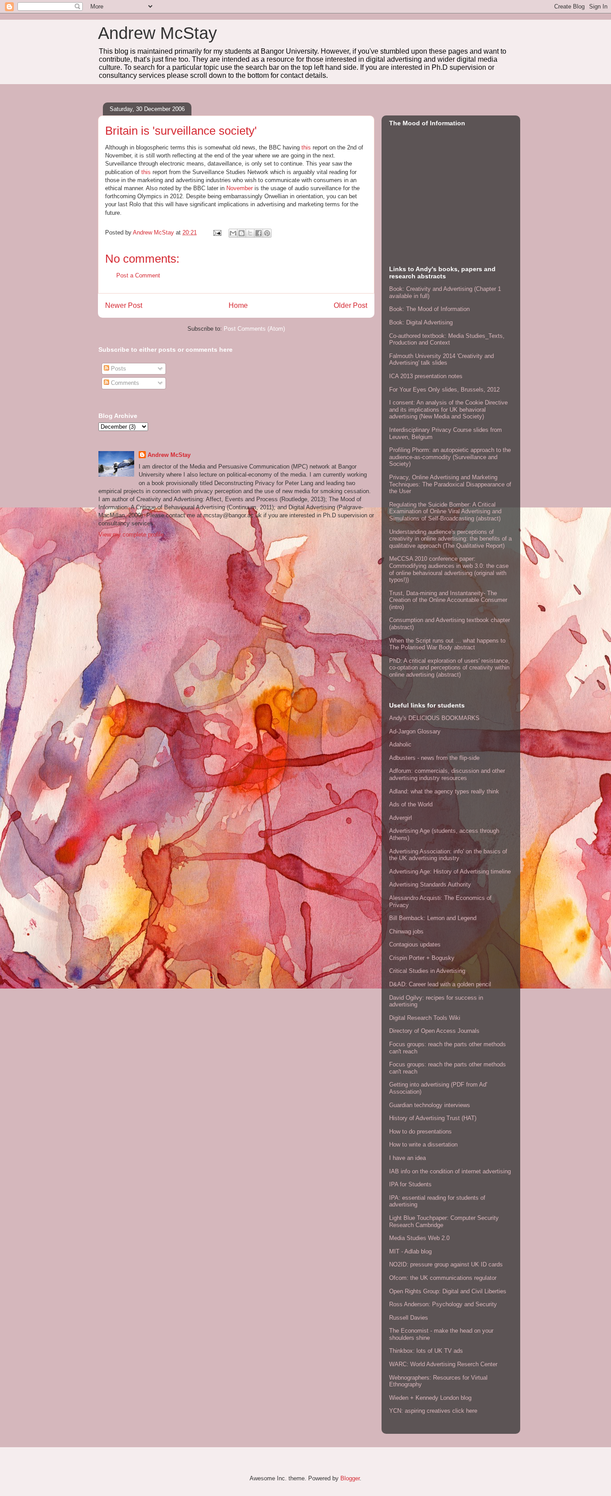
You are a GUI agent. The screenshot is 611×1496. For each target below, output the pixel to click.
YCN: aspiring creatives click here (433, 1410)
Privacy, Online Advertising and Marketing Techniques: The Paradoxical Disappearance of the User (450, 484)
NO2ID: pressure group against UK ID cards (446, 1264)
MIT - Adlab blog (410, 1251)
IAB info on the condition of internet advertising (450, 1171)
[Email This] (233, 233)
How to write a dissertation (423, 1144)
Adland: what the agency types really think (444, 791)
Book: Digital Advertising (421, 322)
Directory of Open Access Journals (434, 1030)
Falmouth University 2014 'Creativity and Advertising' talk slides (441, 360)
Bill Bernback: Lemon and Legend (432, 918)
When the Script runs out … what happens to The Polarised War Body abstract (447, 644)
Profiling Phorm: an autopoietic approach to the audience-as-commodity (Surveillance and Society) (450, 457)
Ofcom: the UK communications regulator (442, 1277)
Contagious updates (415, 944)
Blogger (350, 1478)
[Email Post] (216, 232)
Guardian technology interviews (429, 1105)
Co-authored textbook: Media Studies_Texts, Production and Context (447, 339)
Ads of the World (411, 804)
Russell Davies (408, 1317)
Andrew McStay (157, 33)
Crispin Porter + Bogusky (421, 958)
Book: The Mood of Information (429, 309)
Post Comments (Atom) (254, 328)
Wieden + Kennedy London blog (430, 1397)
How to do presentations (420, 1131)
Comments (124, 382)
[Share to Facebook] (258, 233)
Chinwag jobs (406, 931)
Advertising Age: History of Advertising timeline (450, 871)
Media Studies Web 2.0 (419, 1238)
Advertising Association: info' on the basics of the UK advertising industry (448, 855)
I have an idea (407, 1158)
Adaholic (400, 744)
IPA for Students (410, 1184)
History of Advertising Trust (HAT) (432, 1118)
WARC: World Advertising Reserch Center (443, 1364)
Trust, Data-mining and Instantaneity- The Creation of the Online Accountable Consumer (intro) (448, 600)
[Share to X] (250, 233)
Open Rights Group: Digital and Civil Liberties (447, 1291)
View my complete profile (131, 534)
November (239, 188)
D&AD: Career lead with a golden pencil (440, 984)
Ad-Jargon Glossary (415, 731)
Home (238, 305)
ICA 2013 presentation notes (425, 376)
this (306, 147)
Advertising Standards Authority (430, 884)
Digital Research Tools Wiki (424, 1017)
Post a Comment (138, 275)
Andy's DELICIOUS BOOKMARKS (434, 718)
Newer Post (123, 305)
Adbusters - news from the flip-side (434, 757)
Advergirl (400, 817)
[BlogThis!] (241, 233)
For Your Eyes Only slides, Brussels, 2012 (444, 389)
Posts (117, 368)
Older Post (350, 305)
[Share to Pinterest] (267, 233)
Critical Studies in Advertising (427, 970)
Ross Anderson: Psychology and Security (443, 1304)
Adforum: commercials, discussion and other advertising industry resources (447, 774)
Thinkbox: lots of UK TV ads (426, 1350)
